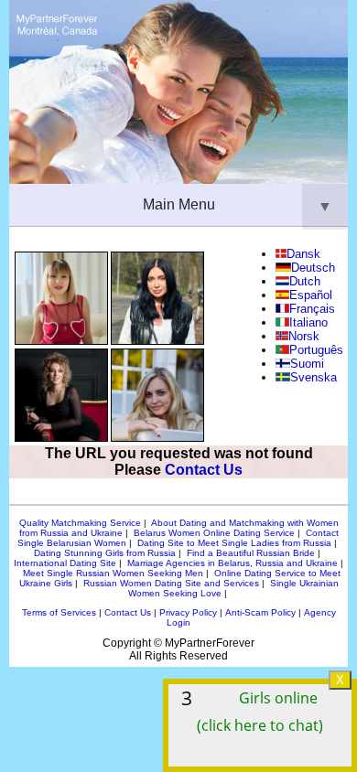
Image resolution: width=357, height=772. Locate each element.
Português (316, 350)
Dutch (304, 281)
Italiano (308, 322)
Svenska (313, 377)
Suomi (307, 363)
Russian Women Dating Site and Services (171, 583)
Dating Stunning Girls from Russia (105, 553)
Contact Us (204, 469)
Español (310, 295)
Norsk (303, 336)
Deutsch (312, 267)
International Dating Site (65, 563)
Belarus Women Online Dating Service (214, 533)
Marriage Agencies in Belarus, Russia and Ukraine (232, 563)
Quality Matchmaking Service (80, 523)
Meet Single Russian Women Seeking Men (113, 573)
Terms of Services (59, 612)
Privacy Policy (188, 612)
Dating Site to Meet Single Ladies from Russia (234, 543)
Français (312, 309)
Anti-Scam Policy (260, 612)
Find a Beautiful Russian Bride (251, 553)
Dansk (303, 254)
